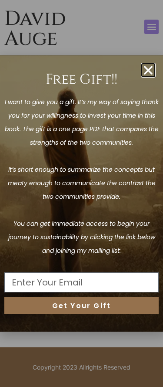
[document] (81, 193)
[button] (148, 70)
